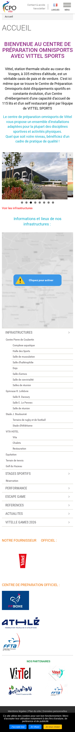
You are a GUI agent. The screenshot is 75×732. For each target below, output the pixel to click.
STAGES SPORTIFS (18, 474)
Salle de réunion (21, 408)
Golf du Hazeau (14, 466)
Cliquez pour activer (41, 280)
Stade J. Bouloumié (16, 414)
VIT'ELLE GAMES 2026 (20, 522)
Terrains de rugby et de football (29, 419)
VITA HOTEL (12, 431)
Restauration (19, 448)
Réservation (12, 480)
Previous (63, 155)
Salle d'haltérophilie (23, 362)
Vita (15, 437)
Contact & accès (36, 4)
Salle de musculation (24, 356)
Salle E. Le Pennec (22, 402)
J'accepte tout (17, 727)
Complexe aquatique (24, 345)
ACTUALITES (14, 514)
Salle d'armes (20, 373)
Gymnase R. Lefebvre (17, 391)
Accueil (9, 16)
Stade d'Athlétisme (22, 425)
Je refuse (35, 727)
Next (70, 155)
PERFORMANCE (16, 488)
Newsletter (39, 8)
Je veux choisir (53, 727)
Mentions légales (17, 711)
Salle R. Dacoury (21, 396)
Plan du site (34, 711)
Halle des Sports (21, 351)
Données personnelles (55, 711)
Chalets (17, 442)
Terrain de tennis (14, 460)
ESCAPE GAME (15, 497)
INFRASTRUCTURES (18, 332)
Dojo (15, 368)
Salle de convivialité (23, 379)
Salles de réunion (22, 385)
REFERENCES (14, 505)
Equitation (11, 454)
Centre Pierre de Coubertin (20, 339)
